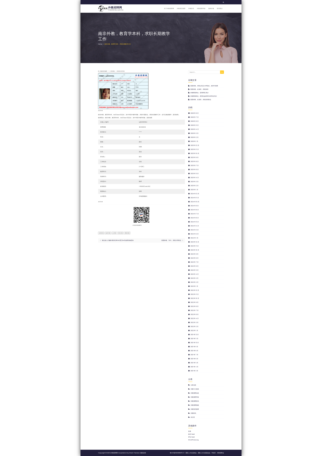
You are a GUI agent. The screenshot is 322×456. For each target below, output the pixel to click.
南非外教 (108, 233)
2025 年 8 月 (195, 161)
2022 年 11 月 (195, 294)
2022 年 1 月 (194, 330)
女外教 (114, 233)
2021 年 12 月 (195, 335)
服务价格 (211, 8)
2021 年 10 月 (195, 343)
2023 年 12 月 (195, 242)
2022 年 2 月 (194, 326)
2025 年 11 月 (195, 149)
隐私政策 (143, 453)
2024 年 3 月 (195, 230)
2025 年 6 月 (195, 169)
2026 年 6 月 (195, 121)
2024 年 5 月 (195, 222)
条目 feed (191, 434)
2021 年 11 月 (194, 339)
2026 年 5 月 (195, 125)
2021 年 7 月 (194, 355)
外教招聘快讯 (195, 401)
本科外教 (120, 233)
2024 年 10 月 (195, 202)
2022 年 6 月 (195, 314)
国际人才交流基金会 (204, 453)
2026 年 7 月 (195, 117)
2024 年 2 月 (195, 234)
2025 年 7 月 (195, 165)
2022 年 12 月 (195, 290)
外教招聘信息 (195, 393)
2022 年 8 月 (195, 306)
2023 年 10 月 (195, 250)
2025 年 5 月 (195, 174)
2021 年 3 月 (194, 371)
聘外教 (113, 71)
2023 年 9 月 (194, 254)
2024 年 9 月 (195, 206)
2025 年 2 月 (195, 186)
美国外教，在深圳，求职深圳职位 (200, 100)
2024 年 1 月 (194, 238)
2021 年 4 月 (194, 367)
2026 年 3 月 (195, 133)
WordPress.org (193, 440)
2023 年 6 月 (195, 266)
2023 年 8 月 (195, 258)
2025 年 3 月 (195, 182)
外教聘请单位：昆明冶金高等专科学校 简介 (203, 96)
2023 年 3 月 (194, 278)
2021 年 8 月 (194, 351)
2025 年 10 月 (195, 153)
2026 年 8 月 (195, 113)
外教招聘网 (115, 7)
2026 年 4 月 (195, 129)
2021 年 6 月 (194, 359)
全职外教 (101, 233)
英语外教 (127, 233)
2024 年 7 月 (195, 214)
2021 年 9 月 (194, 347)
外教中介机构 (195, 389)
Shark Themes (134, 453)
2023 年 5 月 (195, 270)
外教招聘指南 (195, 405)
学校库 (214, 453)
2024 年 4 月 (195, 226)
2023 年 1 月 (194, 286)
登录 (189, 431)
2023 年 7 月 (195, 262)
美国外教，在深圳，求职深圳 (199, 89)
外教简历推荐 (181, 8)
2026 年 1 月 (194, 141)
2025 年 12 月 (195, 145)
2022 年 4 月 (195, 318)
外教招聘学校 (201, 8)
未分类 (193, 417)
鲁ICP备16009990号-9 (177, 453)
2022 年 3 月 (194, 322)
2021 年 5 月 (194, 363)
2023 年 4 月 (195, 274)
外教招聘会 (220, 453)
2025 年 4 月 (195, 178)
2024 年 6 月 (195, 218)
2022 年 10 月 (195, 298)
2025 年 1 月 (194, 190)
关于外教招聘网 (169, 8)
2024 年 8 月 (195, 210)
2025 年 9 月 (195, 157)
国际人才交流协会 (191, 453)
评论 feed (191, 437)
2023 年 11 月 (195, 246)
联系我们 (220, 8)
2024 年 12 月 (195, 194)
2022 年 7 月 (195, 310)
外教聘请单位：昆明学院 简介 (199, 93)
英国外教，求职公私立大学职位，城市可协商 (204, 86)
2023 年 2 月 (194, 282)
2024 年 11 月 (195, 198)
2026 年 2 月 (195, 137)
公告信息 (193, 385)
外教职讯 (191, 8)
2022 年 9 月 (194, 302)
